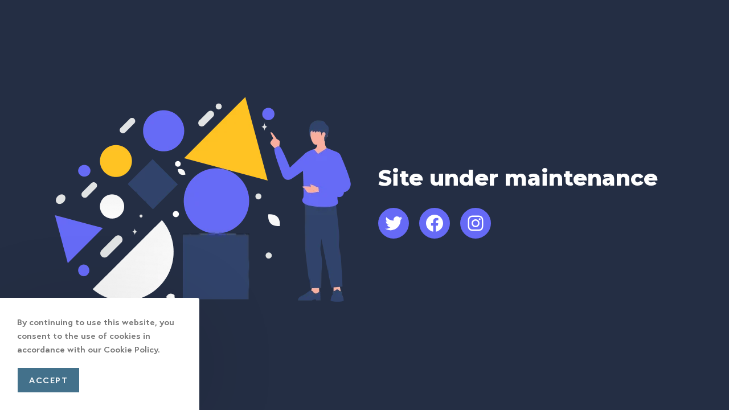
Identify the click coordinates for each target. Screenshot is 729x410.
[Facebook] (434, 223)
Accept (48, 380)
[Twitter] (393, 223)
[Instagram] (475, 223)
